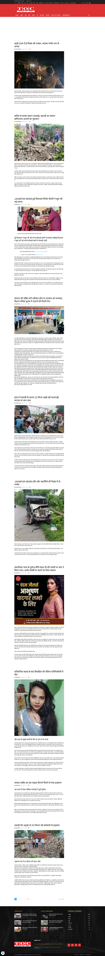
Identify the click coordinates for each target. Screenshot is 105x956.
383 (27, 899)
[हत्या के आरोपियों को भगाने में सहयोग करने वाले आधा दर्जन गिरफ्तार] (17, 922)
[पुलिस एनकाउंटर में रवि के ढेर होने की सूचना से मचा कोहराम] (17, 929)
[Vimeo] (88, 3)
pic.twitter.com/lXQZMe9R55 (41, 251)
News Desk (18, 204)
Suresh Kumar (18, 49)
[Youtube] (90, 3)
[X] (86, 3)
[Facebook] (82, 3)
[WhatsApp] (79, 945)
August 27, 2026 (39, 254)
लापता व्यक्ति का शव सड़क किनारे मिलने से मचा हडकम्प (37, 782)
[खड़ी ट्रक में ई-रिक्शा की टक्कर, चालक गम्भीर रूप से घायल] (44, 915)
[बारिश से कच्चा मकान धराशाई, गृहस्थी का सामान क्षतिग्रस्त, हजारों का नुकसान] (44, 922)
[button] (89, 15)
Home (15, 40)
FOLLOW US (71, 940)
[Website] (75, 945)
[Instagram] (84, 3)
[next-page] (31, 899)
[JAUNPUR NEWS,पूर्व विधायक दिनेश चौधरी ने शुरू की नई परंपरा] (44, 929)
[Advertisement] (52, 28)
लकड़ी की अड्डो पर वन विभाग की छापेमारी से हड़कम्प (37, 825)
